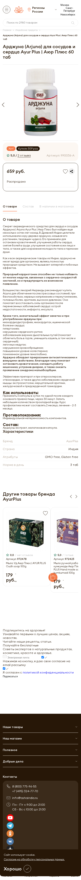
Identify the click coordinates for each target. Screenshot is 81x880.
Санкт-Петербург (69, 9)
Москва (64, 5)
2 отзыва (24, 155)
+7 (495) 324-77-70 (25, 791)
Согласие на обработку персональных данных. (34, 859)
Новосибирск (67, 14)
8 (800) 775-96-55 (24, 786)
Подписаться (10, 676)
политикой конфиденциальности (48, 672)
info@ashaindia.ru (25, 798)
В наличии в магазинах (56, 206)
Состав (28, 206)
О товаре (10, 206)
